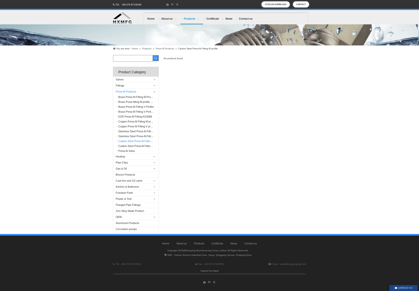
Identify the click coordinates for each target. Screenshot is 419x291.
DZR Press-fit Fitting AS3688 (135, 116)
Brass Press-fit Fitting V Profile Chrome (138, 111)
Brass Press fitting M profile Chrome (138, 102)
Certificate (217, 243)
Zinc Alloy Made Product (130, 211)
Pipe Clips (122, 162)
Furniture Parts (124, 192)
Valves (120, 79)
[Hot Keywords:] (156, 58)
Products (199, 243)
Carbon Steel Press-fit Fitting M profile (138, 141)
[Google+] (173, 4)
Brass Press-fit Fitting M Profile (136, 97)
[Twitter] (178, 4)
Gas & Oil (121, 168)
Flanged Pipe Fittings (128, 205)
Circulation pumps (126, 229)
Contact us (250, 243)
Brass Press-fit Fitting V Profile (136, 106)
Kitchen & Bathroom (127, 186)
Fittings (120, 85)
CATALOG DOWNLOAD (275, 4)
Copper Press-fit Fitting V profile (136, 126)
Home (165, 243)
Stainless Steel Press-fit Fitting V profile (138, 136)
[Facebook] (167, 4)
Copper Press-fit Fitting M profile (137, 121)
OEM (119, 217)
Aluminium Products (127, 223)
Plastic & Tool (124, 198)
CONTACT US (301, 5)
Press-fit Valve (126, 151)
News (233, 243)
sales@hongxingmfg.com (293, 264)
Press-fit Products (126, 91)
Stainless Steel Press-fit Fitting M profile (138, 131)
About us (181, 243)
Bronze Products (125, 174)
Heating (120, 156)
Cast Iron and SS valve (129, 180)
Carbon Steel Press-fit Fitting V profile (138, 146)
